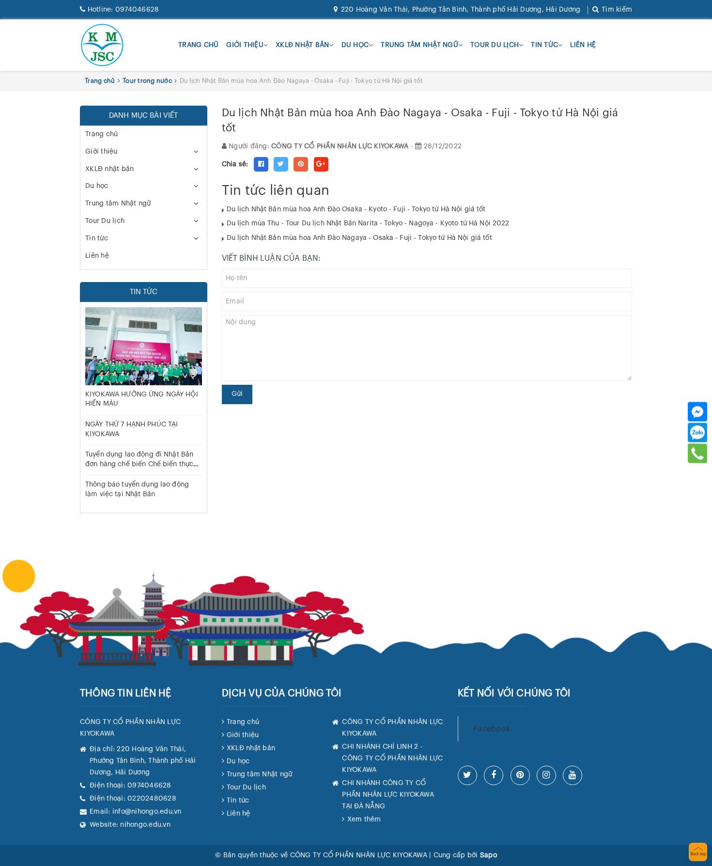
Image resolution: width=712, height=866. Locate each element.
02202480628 (151, 798)
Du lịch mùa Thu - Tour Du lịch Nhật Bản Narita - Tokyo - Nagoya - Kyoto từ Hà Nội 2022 (368, 223)
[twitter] (467, 775)
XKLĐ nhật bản (302, 45)
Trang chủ (198, 45)
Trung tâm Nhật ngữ (419, 45)
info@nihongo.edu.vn (147, 811)
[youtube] (572, 775)
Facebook (491, 729)
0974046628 (123, 9)
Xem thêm (364, 819)
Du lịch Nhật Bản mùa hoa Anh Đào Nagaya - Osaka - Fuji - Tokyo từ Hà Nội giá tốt (359, 238)
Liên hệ (583, 45)
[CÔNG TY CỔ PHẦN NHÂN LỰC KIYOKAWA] (102, 45)
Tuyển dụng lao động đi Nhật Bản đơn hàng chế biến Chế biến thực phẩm (139, 464)
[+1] (321, 164)
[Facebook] (697, 411)
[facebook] (493, 775)
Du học (355, 45)
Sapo (488, 855)
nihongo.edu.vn (145, 824)
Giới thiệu (244, 45)
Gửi (237, 394)
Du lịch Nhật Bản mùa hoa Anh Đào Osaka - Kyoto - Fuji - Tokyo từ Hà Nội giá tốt (356, 209)
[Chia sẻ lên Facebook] (261, 164)
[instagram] (546, 775)
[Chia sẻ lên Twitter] (281, 164)
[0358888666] (698, 453)
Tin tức (544, 45)
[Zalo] (697, 432)
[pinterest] (520, 775)
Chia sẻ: (235, 164)
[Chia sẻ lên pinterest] (301, 164)
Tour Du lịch (494, 45)
